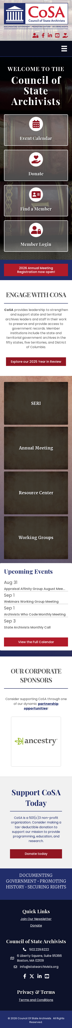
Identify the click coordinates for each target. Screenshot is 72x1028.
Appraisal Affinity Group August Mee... (34, 588)
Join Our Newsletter (36, 919)
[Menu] (64, 48)
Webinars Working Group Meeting (31, 601)
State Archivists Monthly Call (27, 627)
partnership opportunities (41, 706)
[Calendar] (36, 126)
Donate (36, 925)
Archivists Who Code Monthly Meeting (35, 614)
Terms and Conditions (36, 1000)
